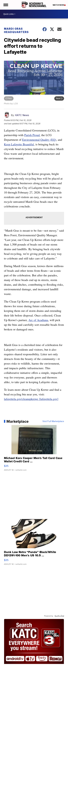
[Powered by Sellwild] (59, 616)
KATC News (22, 115)
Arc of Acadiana (38, 320)
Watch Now (58, 5)
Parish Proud (32, 135)
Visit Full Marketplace (53, 421)
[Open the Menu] (5, 5)
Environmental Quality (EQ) (39, 140)
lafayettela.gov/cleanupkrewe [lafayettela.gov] (31, 399)
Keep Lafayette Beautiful (19, 144)
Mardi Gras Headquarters (16, 30)
